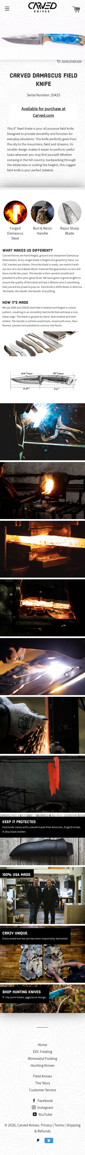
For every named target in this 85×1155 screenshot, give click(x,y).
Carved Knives (28, 1125)
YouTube (45, 1114)
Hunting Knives (43, 1065)
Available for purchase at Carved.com (43, 112)
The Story (42, 1083)
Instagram (45, 1107)
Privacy (46, 1125)
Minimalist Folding (42, 1058)
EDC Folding (42, 1051)
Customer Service (42, 1089)
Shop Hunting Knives (21, 992)
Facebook (45, 1100)
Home (42, 1044)
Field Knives (42, 1076)
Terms (59, 1125)
